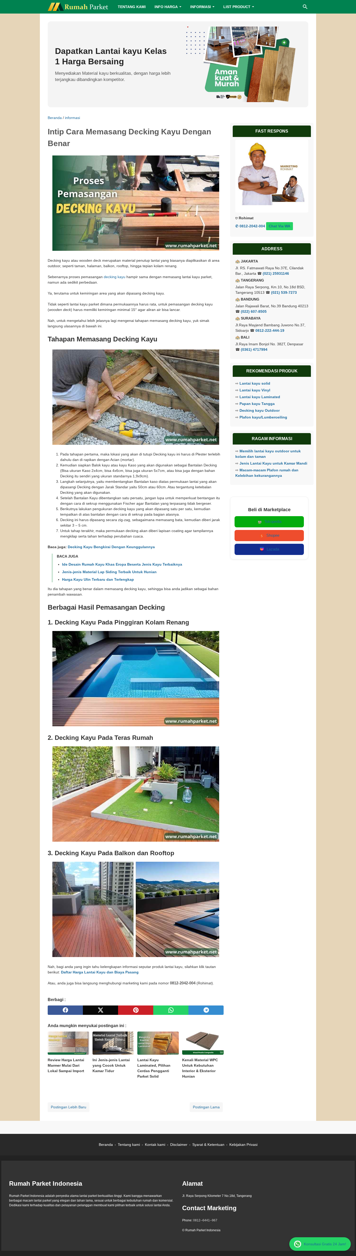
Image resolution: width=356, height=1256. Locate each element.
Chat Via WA (279, 226)
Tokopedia (272, 521)
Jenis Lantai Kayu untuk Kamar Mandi (273, 463)
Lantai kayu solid (255, 383)
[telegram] (206, 1010)
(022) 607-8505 (254, 311)
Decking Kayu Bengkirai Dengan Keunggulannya (111, 547)
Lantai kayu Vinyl (255, 390)
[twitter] (100, 1010)
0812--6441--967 (205, 1220)
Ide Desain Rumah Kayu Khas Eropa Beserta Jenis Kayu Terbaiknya (122, 564)
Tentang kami (129, 1144)
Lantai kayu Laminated (260, 397)
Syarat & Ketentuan (208, 1144)
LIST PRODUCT (236, 7)
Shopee (272, 535)
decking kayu (114, 277)
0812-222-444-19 (269, 330)
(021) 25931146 (276, 273)
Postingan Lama (206, 1107)
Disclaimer (178, 1144)
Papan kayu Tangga (257, 404)
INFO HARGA (166, 7)
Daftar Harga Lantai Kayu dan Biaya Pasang (100, 972)
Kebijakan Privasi (243, 1144)
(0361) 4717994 (254, 349)
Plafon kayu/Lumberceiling (263, 417)
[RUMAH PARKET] (78, 7)
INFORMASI (200, 7)
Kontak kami (155, 1144)
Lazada (273, 549)
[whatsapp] (170, 1010)
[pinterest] (135, 1010)
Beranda (106, 1144)
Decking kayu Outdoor (260, 410)
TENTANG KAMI (132, 7)
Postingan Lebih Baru (68, 1107)
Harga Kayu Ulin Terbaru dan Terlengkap (98, 579)
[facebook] (65, 1010)
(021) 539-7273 (284, 292)
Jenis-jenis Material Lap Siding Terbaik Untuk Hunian (109, 572)
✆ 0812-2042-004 (250, 226)
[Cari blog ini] (305, 7)
